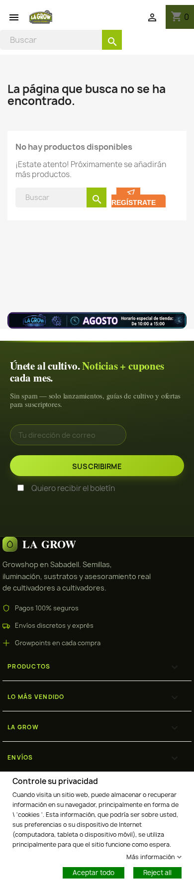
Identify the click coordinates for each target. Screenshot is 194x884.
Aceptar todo (93, 872)
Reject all (157, 872)
